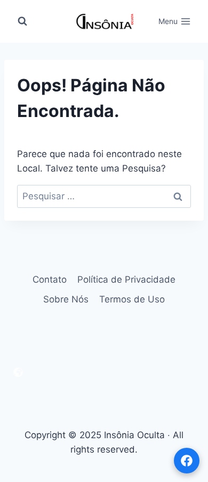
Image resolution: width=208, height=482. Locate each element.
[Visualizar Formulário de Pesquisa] (22, 21)
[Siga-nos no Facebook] (186, 460)
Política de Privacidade (126, 279)
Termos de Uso (132, 299)
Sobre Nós (66, 299)
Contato (50, 279)
